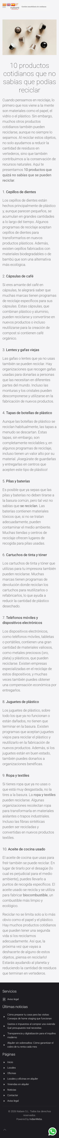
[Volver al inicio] (29, 6)
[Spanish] (13, 4)
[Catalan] (4, 4)
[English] (9, 4)
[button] (4, 1129)
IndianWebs (36, 1119)
